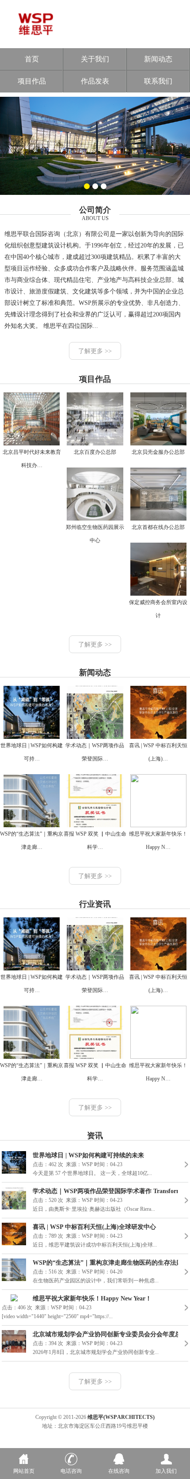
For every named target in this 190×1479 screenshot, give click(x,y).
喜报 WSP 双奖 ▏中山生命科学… (95, 840)
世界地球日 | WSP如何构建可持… (31, 752)
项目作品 (32, 81)
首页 (32, 59)
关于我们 (95, 59)
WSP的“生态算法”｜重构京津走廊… (31, 840)
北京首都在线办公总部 (158, 527)
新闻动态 (158, 59)
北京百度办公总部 (95, 452)
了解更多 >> (95, 351)
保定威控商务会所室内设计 (158, 609)
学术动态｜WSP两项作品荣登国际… (94, 752)
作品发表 (95, 81)
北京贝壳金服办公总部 (158, 452)
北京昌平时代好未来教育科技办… (32, 458)
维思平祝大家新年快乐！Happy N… (158, 840)
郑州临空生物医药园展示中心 (95, 534)
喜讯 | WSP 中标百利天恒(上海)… (158, 752)
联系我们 (158, 81)
